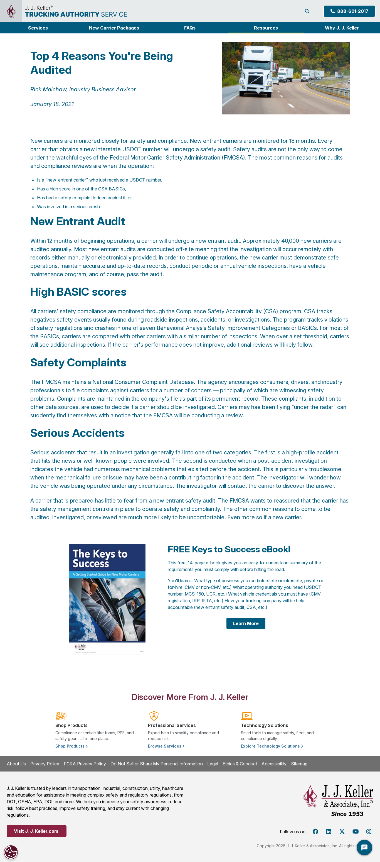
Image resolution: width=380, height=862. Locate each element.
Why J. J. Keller (342, 28)
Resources (266, 28)
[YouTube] (355, 831)
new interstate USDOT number (123, 149)
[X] (342, 831)
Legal (212, 764)
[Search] (308, 11)
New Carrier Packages (114, 28)
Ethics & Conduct (240, 764)
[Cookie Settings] (11, 852)
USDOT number (145, 180)
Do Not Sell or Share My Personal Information (156, 764)
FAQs (190, 28)
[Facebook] (315, 831)
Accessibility (274, 764)
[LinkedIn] (328, 831)
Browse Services (165, 746)
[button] (38, 27)
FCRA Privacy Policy (85, 764)
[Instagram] (368, 831)
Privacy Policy (44, 764)
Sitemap (299, 764)
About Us (16, 764)
